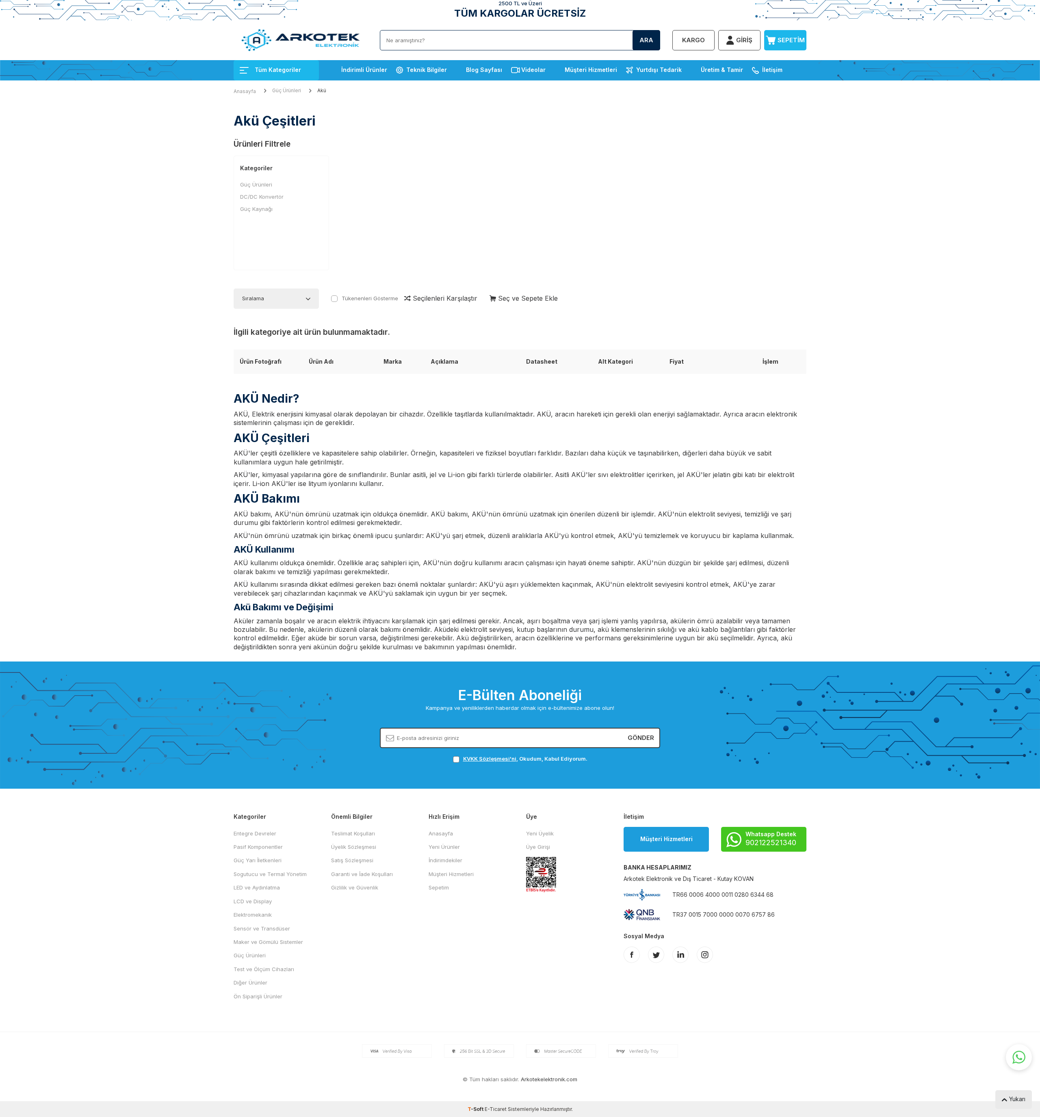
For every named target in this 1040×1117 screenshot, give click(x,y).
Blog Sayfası (484, 69)
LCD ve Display (253, 901)
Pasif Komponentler (258, 847)
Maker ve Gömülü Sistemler (268, 942)
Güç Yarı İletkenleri (258, 860)
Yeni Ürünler (444, 847)
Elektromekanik (253, 914)
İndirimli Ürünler (364, 69)
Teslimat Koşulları (353, 833)
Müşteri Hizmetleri (591, 69)
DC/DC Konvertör (262, 196)
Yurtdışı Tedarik (659, 69)
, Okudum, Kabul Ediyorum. (525, 758)
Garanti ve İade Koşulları (362, 874)
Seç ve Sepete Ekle (527, 298)
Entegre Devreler (255, 833)
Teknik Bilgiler (426, 69)
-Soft (476, 1109)
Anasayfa (245, 91)
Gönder (641, 738)
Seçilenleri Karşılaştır (444, 298)
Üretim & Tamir (722, 69)
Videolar (533, 69)
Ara (646, 40)
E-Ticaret (496, 1109)
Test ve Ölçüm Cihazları (264, 969)
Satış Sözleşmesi (352, 860)
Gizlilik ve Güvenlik (354, 887)
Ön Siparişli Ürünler (258, 996)
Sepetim (439, 887)
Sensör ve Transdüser (262, 928)
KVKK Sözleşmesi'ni (489, 758)
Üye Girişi (538, 847)
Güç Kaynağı (256, 209)
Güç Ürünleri (286, 90)
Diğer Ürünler (250, 982)
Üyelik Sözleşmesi (353, 847)
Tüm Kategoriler (278, 69)
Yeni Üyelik (540, 833)
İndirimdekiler (445, 860)
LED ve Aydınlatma (257, 887)
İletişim (772, 69)
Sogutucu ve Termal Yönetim (270, 874)
